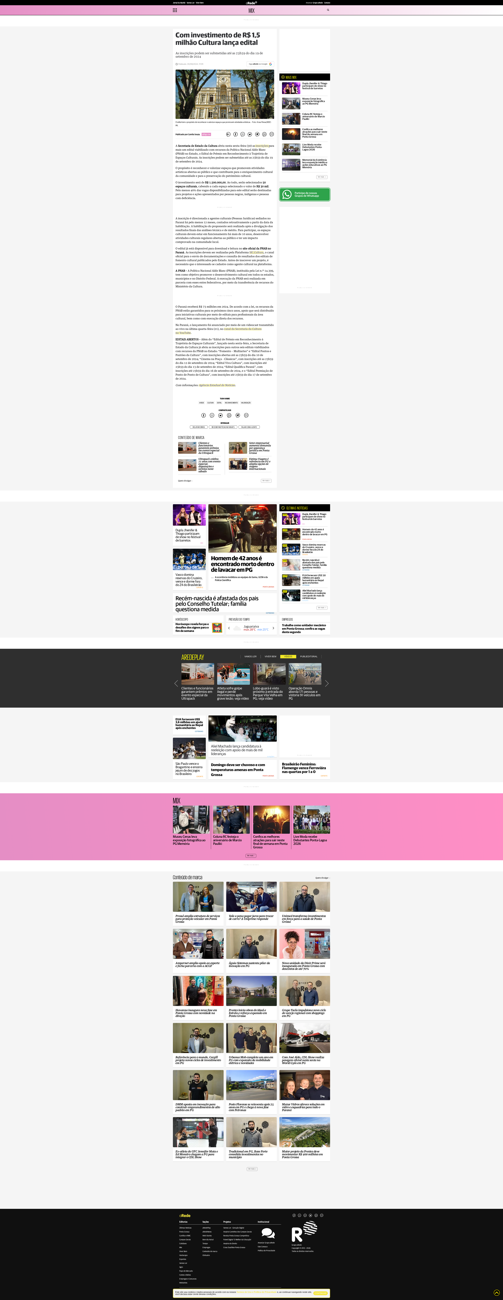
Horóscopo (183, 1255)
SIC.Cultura (256, 252)
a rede (201, 403)
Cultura (210, 403)
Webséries (183, 1283)
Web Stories (207, 1236)
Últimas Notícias (185, 1228)
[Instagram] (299, 1215)
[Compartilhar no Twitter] (250, 134)
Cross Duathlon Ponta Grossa (234, 1247)
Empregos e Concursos (187, 1279)
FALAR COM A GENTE (249, 427)
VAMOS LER (250, 656)
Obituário (206, 1255)
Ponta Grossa (184, 1232)
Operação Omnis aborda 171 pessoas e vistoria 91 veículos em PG (304, 693)
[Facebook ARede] (294, 1215)
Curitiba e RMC (185, 1236)
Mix (180, 1247)
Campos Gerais (185, 1240)
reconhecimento (231, 403)
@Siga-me (206, 134)
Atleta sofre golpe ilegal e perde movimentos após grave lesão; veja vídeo (233, 693)
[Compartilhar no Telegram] (257, 134)
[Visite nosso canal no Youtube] (305, 1215)
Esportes (182, 1259)
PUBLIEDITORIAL (309, 656)
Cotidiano (183, 1244)
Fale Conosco (262, 1247)
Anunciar (314, 3)
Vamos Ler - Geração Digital (233, 1228)
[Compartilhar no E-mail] (271, 134)
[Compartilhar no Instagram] (242, 134)
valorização (246, 403)
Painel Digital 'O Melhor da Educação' (237, 1240)
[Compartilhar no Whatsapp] (264, 134)
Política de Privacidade (266, 1251)
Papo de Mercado (186, 1271)
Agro (181, 1267)
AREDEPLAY (192, 657)
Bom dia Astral (208, 1240)
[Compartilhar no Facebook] (235, 134)
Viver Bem (183, 1251)
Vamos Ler (183, 1263)
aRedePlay (207, 1228)
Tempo (205, 1244)
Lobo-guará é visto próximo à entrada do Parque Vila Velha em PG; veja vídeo (268, 693)
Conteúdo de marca (210, 1251)
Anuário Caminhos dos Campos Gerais (237, 1232)
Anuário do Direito (230, 1244)
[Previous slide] (229, 628)
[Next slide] (273, 628)
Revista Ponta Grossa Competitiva (236, 1236)
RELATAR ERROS (199, 427)
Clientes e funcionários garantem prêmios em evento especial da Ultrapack (197, 693)
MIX (252, 10)
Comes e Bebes (185, 1275)
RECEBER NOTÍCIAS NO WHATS (223, 427)
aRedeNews (207, 1232)
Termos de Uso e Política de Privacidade (257, 1292)
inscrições (262, 146)
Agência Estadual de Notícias (217, 385)
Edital (219, 403)
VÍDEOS (288, 656)
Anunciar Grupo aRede (266, 1243)
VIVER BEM (270, 656)
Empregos (206, 1247)
